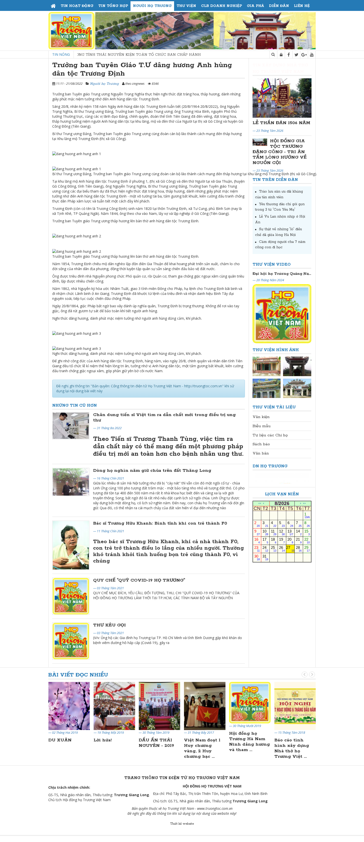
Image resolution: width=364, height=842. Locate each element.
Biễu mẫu (262, 426)
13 (290, 532)
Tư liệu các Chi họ (270, 435)
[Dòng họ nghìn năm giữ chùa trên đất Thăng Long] (70, 482)
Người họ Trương (152, 6)
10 (265, 532)
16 (257, 540)
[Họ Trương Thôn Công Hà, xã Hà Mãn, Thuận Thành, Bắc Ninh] (297, 366)
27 (290, 548)
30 (257, 557)
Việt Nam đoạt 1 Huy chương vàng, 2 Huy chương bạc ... (202, 748)
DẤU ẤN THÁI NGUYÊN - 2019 (156, 742)
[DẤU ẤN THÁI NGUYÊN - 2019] (159, 706)
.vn (230, 808)
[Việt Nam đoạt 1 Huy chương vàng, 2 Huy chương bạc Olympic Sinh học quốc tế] (205, 706)
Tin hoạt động (77, 6)
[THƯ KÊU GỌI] (70, 641)
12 (282, 532)
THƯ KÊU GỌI (109, 625)
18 (274, 540)
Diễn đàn (279, 6)
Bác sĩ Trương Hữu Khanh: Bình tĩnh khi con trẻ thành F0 (160, 523)
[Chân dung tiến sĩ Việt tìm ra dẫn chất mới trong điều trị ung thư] (70, 425)
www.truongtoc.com (212, 808)
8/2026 (282, 503)
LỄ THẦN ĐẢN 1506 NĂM (281, 123)
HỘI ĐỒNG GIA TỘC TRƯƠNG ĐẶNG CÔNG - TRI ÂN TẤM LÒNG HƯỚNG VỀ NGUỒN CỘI (280, 152)
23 (257, 548)
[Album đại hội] (267, 366)
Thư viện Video (272, 264)
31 (265, 557)
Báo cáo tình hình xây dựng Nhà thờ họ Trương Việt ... (291, 748)
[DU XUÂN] (69, 706)
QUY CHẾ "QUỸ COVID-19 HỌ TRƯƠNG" (139, 580)
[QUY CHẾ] (70, 596)
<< (259, 503)
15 (307, 532)
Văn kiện (261, 417)
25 (274, 548)
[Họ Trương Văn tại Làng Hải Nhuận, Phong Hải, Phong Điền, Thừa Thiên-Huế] (267, 388)
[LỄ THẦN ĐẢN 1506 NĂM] (282, 98)
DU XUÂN (60, 740)
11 (274, 532)
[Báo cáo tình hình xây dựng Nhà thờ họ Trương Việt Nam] (295, 706)
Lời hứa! (103, 740)
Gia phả (255, 6)
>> (304, 503)
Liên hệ (302, 6)
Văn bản (261, 453)
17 (265, 540)
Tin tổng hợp (113, 6)
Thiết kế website (182, 824)
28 (299, 548)
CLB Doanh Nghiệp (221, 6)
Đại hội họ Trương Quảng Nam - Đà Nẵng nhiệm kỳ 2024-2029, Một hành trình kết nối (282, 273)
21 (299, 540)
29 (307, 548)
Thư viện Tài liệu (274, 407)
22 (307, 540)
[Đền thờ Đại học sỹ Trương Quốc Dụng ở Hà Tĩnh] (297, 388)
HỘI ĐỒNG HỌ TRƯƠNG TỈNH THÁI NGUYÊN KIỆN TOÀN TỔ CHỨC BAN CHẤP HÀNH (85, 55)
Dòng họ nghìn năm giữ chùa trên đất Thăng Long (152, 470)
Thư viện (186, 6)
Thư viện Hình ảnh (276, 350)
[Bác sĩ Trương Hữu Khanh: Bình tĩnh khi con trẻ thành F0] (70, 545)
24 (265, 548)
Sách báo (261, 444)
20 (290, 540)
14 (299, 532)
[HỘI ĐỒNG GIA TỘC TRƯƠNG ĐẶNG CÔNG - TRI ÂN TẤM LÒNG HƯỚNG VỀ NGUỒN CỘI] (260, 142)
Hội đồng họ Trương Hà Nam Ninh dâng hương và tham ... (249, 742)
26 (282, 548)
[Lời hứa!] (114, 706)
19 (282, 540)
